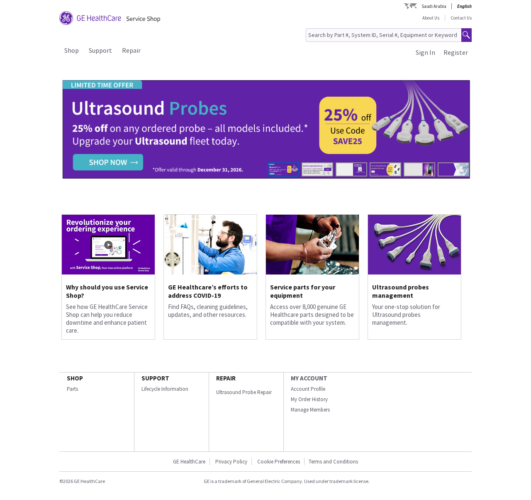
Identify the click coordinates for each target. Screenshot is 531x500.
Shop (71, 50)
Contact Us (461, 18)
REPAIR (226, 378)
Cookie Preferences (278, 461)
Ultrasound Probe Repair (244, 392)
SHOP (75, 378)
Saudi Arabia (433, 6)
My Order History (309, 399)
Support (100, 50)
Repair (131, 50)
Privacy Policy (230, 461)
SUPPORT (155, 378)
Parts (72, 388)
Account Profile (308, 388)
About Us (430, 18)
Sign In (425, 52)
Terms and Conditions (333, 461)
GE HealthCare (189, 461)
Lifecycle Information (164, 388)
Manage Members (310, 409)
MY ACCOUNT (309, 378)
